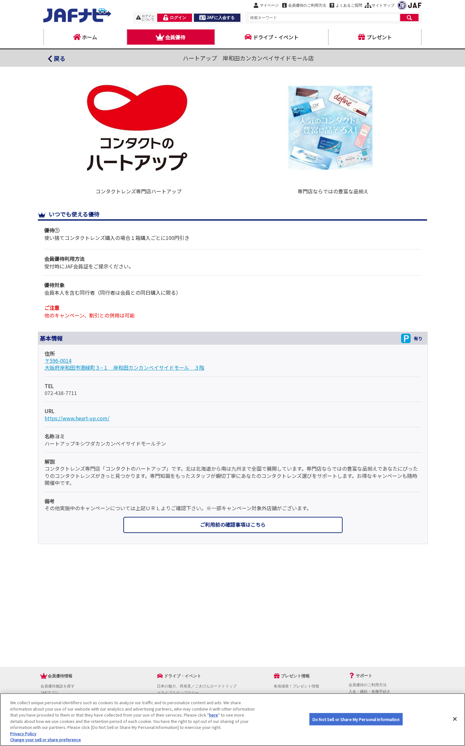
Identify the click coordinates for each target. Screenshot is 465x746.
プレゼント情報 (295, 676)
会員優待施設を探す (57, 686)
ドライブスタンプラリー (178, 693)
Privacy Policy (23, 733)
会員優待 (175, 37)
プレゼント (379, 37)
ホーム (89, 37)
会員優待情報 (60, 676)
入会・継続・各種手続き (369, 691)
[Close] (455, 719)
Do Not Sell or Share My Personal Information (356, 719)
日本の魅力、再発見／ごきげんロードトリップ (197, 686)
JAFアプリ (49, 693)
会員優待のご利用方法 (368, 685)
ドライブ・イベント (276, 37)
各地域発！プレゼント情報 (296, 686)
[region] (232, 719)
